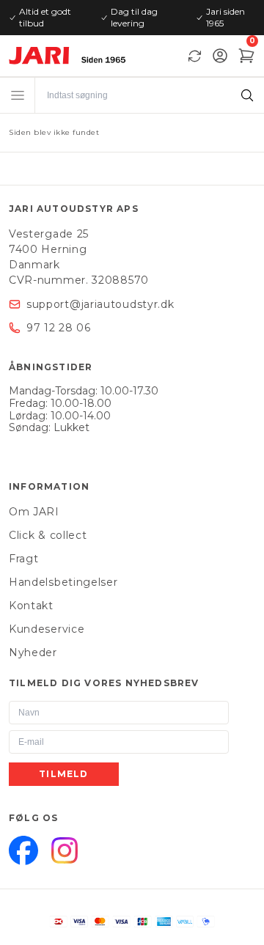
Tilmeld (63, 773)
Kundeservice (46, 629)
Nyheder (33, 652)
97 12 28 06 (58, 327)
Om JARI (34, 511)
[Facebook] (23, 850)
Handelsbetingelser (63, 582)
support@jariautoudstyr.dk (100, 304)
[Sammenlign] (194, 56)
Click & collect (48, 535)
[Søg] (247, 95)
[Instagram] (64, 850)
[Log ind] (220, 56)
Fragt (24, 558)
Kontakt (31, 605)
